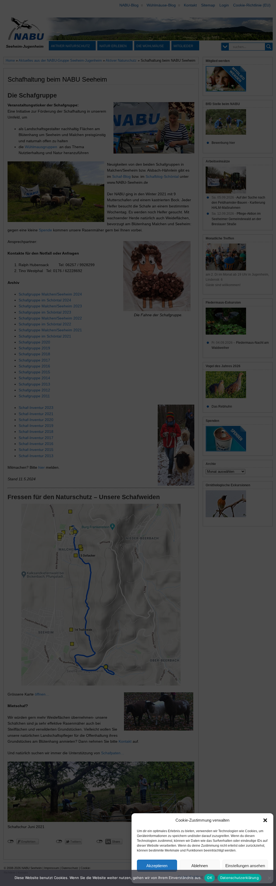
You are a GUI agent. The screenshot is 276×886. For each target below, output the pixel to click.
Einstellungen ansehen (245, 865)
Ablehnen (199, 865)
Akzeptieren (156, 865)
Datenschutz (215, 877)
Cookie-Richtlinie (190, 877)
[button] (265, 820)
